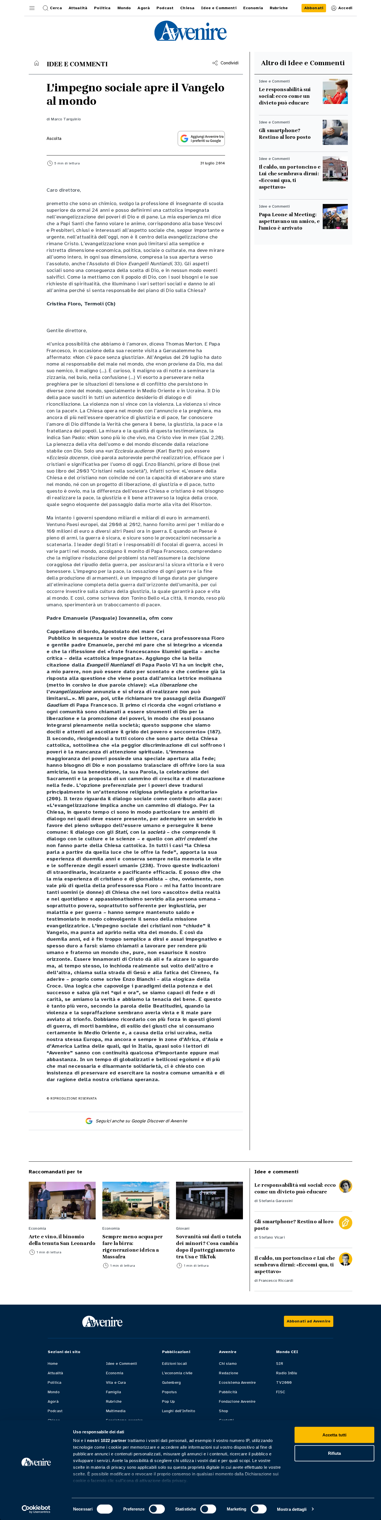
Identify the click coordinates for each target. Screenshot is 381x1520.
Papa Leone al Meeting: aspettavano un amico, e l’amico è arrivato (289, 221)
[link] (314, 8)
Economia (114, 1373)
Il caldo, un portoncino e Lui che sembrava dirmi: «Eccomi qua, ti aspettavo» (289, 177)
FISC (280, 1392)
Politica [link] (102, 8)
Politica (54, 1382)
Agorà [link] (144, 8)
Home (53, 1363)
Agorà (53, 1401)
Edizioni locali (174, 1363)
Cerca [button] (56, 8)
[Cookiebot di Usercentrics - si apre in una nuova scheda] (36, 1509)
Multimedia (116, 1411)
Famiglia (113, 1392)
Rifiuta (334, 1453)
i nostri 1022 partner (106, 1440)
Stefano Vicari (271, 1237)
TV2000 (284, 1382)
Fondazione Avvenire (237, 1401)
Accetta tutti (334, 1435)
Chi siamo (228, 1363)
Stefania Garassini (276, 1200)
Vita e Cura (116, 1382)
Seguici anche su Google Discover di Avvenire (141, 1121)
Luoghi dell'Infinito (178, 1411)
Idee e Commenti (121, 1363)
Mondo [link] (124, 8)
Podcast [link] (164, 8)
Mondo (54, 1392)
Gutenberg (171, 1382)
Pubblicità (228, 1392)
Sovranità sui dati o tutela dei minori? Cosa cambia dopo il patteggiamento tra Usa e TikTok (208, 1247)
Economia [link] (253, 8)
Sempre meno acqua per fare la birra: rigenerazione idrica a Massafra (132, 1247)
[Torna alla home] (36, 63)
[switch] (157, 1508)
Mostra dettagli (292, 1509)
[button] (32, 8)
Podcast (55, 1411)
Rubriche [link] (279, 8)
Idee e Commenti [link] (218, 8)
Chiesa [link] (187, 8)
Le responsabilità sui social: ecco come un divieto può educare (285, 96)
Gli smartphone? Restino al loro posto (285, 133)
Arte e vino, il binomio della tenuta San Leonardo (62, 1240)
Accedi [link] (345, 8)
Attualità (55, 1373)
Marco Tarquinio (66, 119)
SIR (279, 1363)
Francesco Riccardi (276, 1280)
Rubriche (114, 1401)
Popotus (169, 1392)
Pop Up (168, 1401)
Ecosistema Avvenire (237, 1382)
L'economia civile (177, 1373)
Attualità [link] (78, 8)
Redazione (228, 1373)
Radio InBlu (286, 1373)
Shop (223, 1411)
